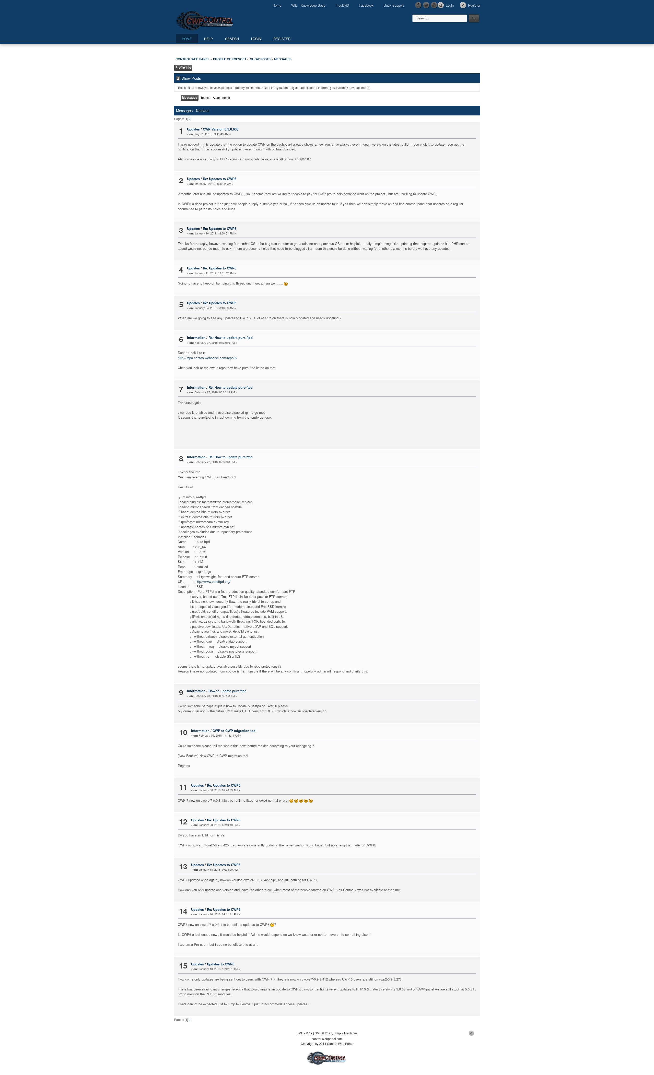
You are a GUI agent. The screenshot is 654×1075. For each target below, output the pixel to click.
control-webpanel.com (327, 1038)
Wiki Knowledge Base (308, 5)
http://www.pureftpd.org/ (212, 581)
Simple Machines (346, 1033)
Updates (193, 129)
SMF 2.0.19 (304, 1033)
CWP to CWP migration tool (234, 730)
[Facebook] (418, 5)
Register (474, 5)
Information (196, 337)
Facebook (366, 5)
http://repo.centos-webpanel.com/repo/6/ (207, 357)
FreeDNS (342, 5)
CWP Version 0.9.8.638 (220, 129)
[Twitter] (426, 5)
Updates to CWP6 (220, 964)
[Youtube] (434, 5)
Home (277, 5)
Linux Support (393, 5)
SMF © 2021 (323, 1033)
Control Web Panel (216, 20)
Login (450, 5)
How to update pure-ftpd (227, 690)
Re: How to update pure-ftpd (230, 337)
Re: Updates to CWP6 (219, 178)
